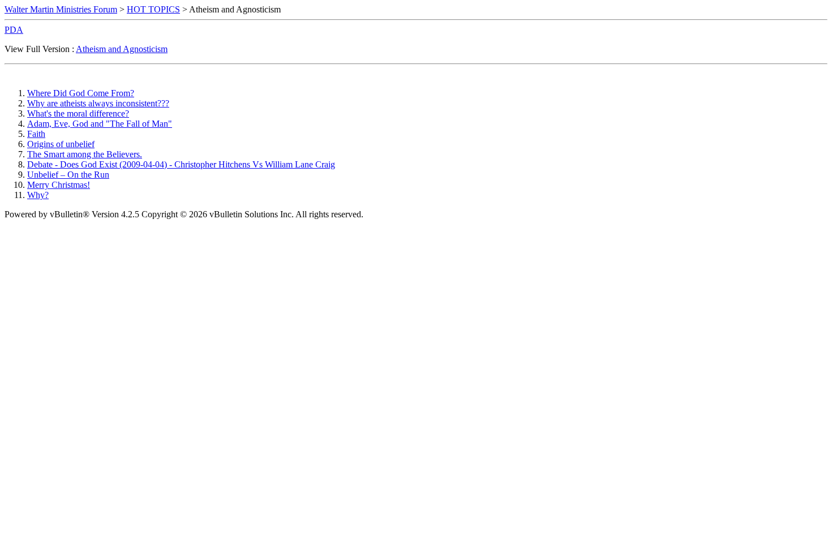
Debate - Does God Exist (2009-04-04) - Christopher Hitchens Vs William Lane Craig (181, 164)
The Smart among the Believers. (84, 154)
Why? (38, 195)
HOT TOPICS (153, 9)
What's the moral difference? (78, 113)
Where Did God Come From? (80, 93)
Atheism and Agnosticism (122, 49)
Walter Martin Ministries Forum (61, 9)
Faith (36, 134)
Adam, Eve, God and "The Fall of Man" (99, 123)
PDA (14, 30)
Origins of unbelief (61, 144)
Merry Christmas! (58, 185)
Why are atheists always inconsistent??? (98, 103)
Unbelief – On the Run (68, 174)
